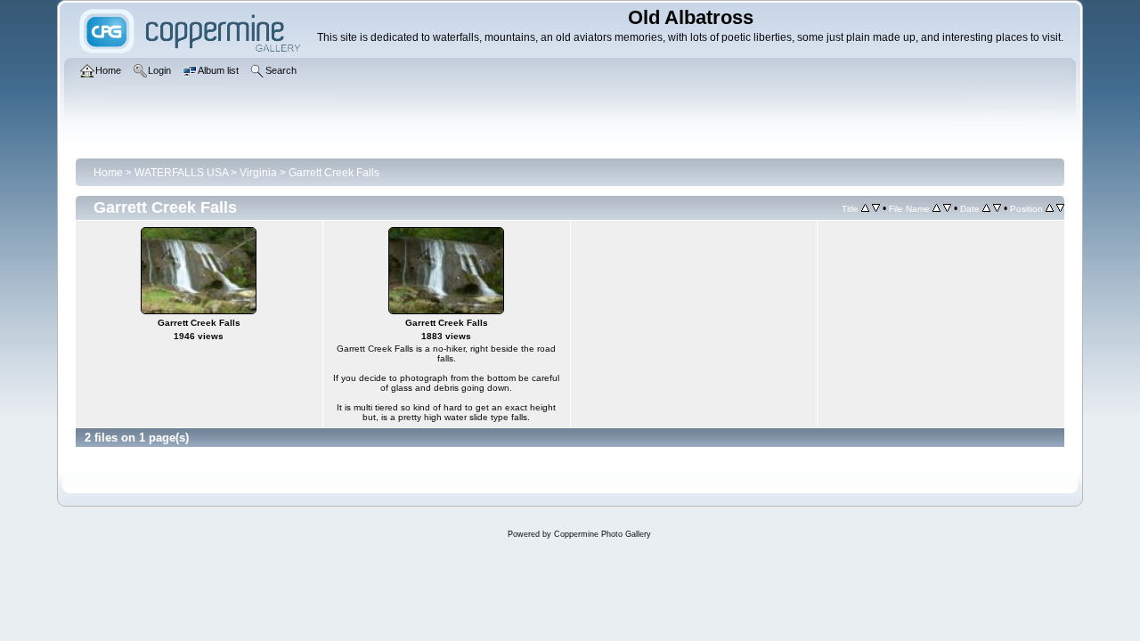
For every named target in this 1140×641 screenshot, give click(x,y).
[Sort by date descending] (997, 208)
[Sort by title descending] (876, 208)
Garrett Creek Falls (334, 172)
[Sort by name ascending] (936, 208)
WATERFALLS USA (181, 172)
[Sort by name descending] (947, 208)
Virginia (258, 172)
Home (108, 172)
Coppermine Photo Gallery (602, 534)
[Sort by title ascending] (865, 208)
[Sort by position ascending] (1050, 208)
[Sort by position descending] (1060, 208)
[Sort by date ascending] (986, 208)
